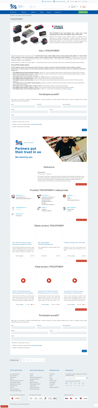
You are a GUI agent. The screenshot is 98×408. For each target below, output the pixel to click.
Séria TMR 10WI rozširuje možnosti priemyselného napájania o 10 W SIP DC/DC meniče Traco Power (22, 244)
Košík (83, 6)
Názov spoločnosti (66, 104)
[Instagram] (39, 360)
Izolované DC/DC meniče (20, 197)
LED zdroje (44, 203)
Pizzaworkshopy (52, 382)
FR (83, 385)
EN (79, 383)
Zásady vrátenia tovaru (34, 382)
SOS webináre (52, 384)
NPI (46, 255)
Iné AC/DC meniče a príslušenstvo (48, 204)
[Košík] (80, 6)
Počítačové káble (70, 209)
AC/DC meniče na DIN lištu (46, 201)
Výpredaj (51, 379)
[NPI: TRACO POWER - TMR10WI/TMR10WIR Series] (49, 235)
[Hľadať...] (31, 6)
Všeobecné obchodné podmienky (36, 377)
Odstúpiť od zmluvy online (34, 387)
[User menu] (77, 6)
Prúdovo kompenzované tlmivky (73, 200)
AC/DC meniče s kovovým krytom (48, 197)
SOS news (51, 385)
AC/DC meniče (45, 195)
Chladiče (43, 207)
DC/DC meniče (19, 195)
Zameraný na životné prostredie (15, 390)
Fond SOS (12, 387)
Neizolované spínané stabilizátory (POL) (23, 198)
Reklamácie (32, 380)
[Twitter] (35, 360)
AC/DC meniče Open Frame (47, 198)
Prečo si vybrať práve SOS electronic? (16, 380)
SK (67, 383)
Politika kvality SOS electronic (15, 384)
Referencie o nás (13, 377)
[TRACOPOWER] (13, 255)
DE (83, 383)
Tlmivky (68, 198)
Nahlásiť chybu (4, 406)
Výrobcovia (24, 15)
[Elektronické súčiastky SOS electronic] (17, 6)
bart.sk (28, 404)
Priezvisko (39, 104)
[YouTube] (27, 360)
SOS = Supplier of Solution (15, 374)
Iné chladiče (44, 209)
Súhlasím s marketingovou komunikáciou (21, 126)
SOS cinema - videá (53, 380)
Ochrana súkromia (33, 385)
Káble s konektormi (71, 207)
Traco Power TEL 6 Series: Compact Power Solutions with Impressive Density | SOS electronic (73, 293)
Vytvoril (24, 404)
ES (79, 385)
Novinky (51, 375)
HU (75, 383)
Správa (12, 114)
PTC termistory (18, 215)
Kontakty (11, 379)
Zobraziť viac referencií (81, 184)
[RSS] (43, 360)
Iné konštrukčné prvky (20, 207)
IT (74, 385)
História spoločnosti (13, 385)
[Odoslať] (86, 378)
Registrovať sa (73, 7)
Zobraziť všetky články (81, 260)
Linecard (31, 375)
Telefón (12, 109)
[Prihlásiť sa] (69, 7)
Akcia (50, 377)
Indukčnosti (69, 195)
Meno (12, 104)
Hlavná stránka (18, 15)
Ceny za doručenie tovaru (34, 379)
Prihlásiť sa (73, 6)
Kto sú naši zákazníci (13, 375)
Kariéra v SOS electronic (14, 389)
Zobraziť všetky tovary (81, 219)
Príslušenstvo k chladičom (46, 210)
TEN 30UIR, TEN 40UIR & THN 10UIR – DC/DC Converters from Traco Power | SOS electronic (48, 293)
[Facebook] (24, 360)
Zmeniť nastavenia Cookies (34, 389)
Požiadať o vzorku (83, 12)
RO (67, 385)
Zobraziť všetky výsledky (81, 309)
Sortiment (31, 374)
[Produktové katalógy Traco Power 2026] (75, 235)
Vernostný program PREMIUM (35, 384)
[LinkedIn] (31, 360)
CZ (71, 383)
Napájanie (21, 255)
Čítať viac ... (69, 88)
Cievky (68, 197)
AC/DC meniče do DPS (46, 200)
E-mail (51, 109)
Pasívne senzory (19, 213)
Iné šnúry (69, 210)
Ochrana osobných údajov (36, 124)
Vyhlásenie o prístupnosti (54, 387)
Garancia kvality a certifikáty (15, 382)
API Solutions (52, 374)
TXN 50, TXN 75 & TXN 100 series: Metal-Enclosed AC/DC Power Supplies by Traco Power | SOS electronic (22, 293)
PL (71, 385)
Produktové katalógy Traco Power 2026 (74, 242)
